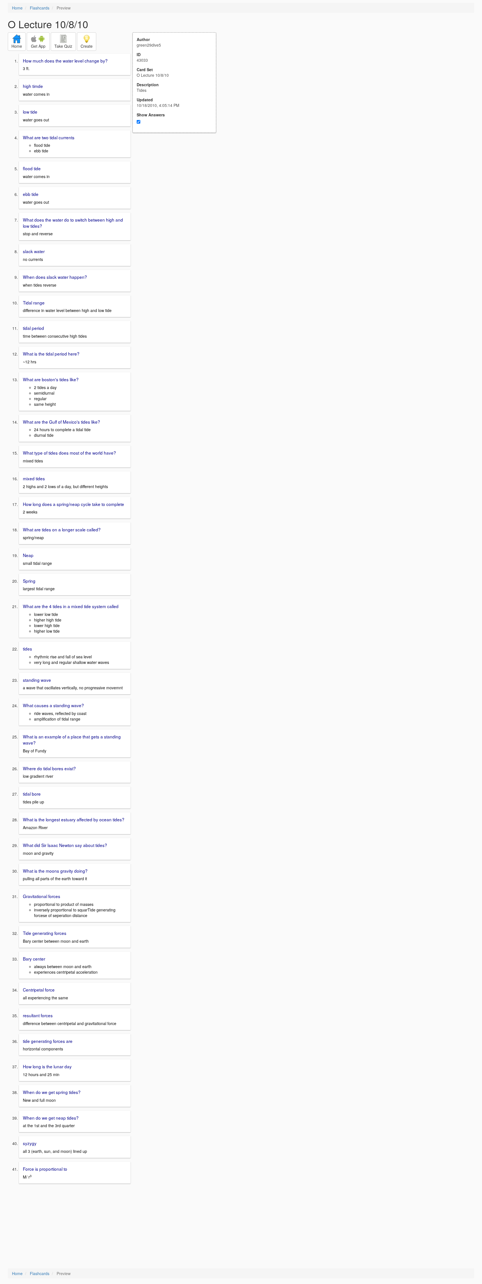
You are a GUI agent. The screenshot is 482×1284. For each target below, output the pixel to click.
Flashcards (39, 8)
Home (17, 8)
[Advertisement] (177, 187)
